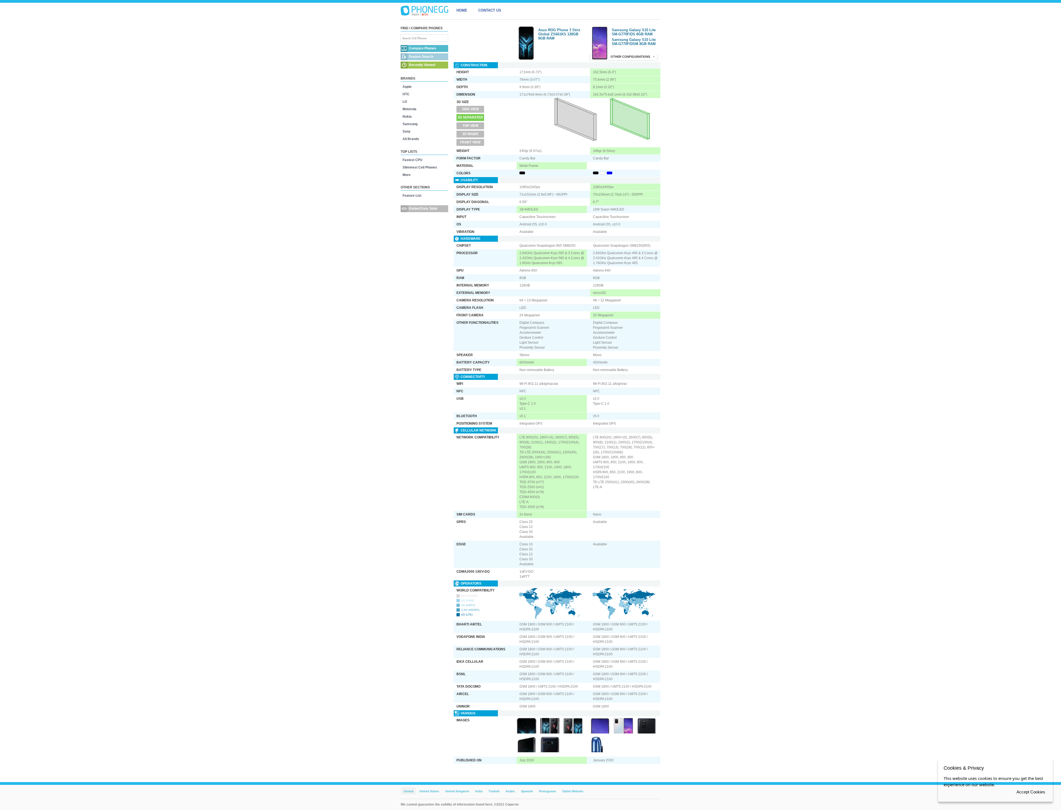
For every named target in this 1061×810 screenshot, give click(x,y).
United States (429, 791)
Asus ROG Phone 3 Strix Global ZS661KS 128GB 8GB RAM (559, 34)
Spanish (527, 791)
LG (405, 102)
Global (408, 791)
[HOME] (424, 10)
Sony (407, 131)
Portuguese (547, 791)
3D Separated (470, 117)
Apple (407, 87)
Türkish (494, 791)
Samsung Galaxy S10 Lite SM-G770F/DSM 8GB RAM (634, 42)
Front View (470, 142)
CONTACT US (489, 10)
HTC (406, 94)
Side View (470, 109)
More (407, 175)
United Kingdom (457, 791)
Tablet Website (572, 791)
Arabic (510, 791)
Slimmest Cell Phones (420, 167)
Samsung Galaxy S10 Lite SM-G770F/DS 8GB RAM (634, 32)
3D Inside (470, 134)
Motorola (409, 109)
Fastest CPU (412, 160)
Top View (470, 126)
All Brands (411, 139)
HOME (461, 10)
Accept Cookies (1031, 792)
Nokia (407, 117)
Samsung (410, 124)
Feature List (412, 196)
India (478, 791)
